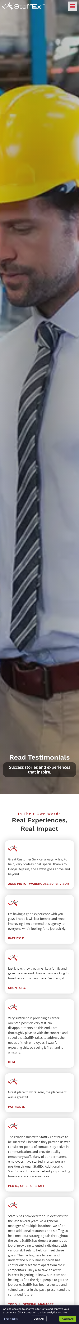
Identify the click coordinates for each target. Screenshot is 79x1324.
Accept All (68, 1318)
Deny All (39, 1318)
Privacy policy (10, 1318)
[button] (72, 6)
